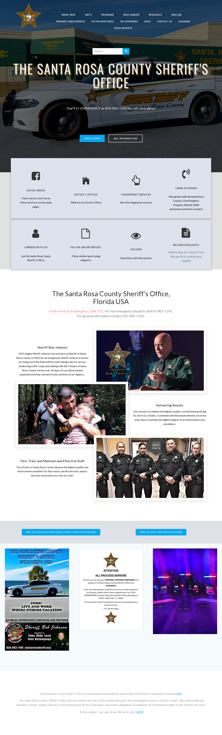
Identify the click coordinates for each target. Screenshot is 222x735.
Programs (107, 14)
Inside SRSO (68, 14)
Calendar (184, 21)
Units (88, 14)
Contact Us (164, 21)
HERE (178, 693)
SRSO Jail (176, 14)
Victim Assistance (102, 21)
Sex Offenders (129, 21)
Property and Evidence (70, 21)
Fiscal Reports (123, 28)
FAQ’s (147, 21)
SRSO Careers (131, 14)
